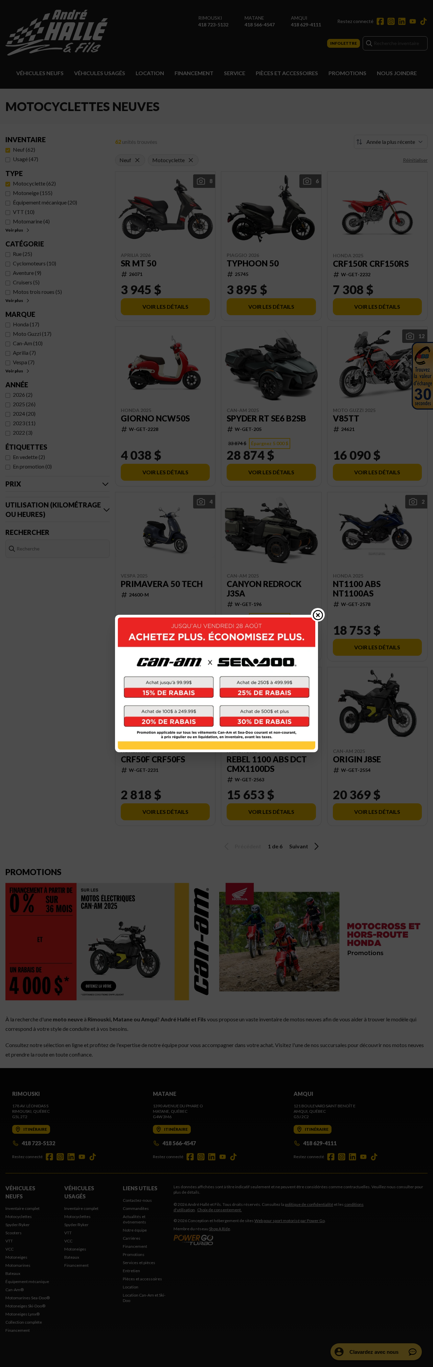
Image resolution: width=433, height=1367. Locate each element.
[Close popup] (318, 615)
